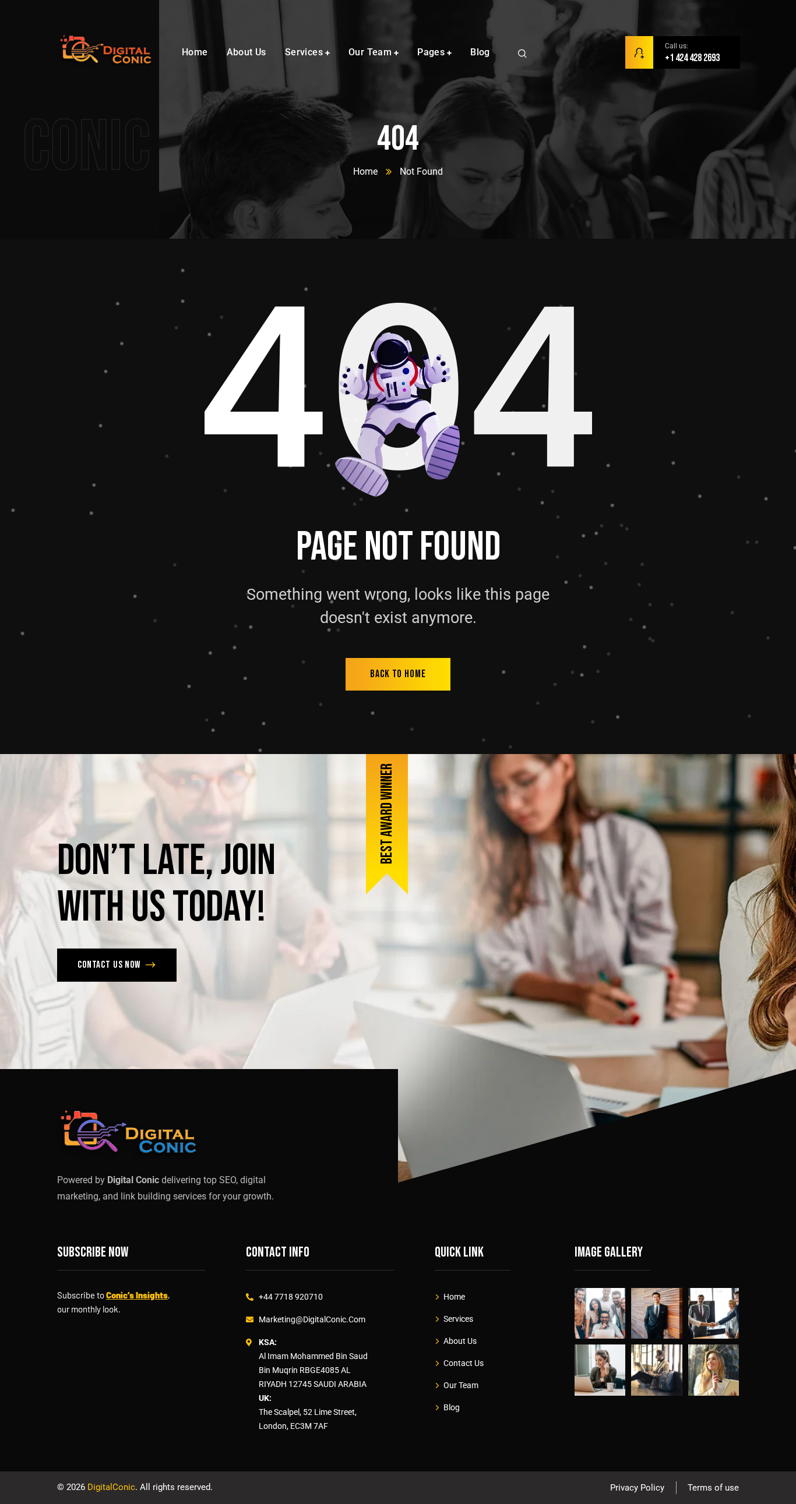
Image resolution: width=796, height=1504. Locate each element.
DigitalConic (111, 1487)
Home (365, 171)
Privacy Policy (637, 1487)
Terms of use (713, 1487)
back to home (398, 674)
